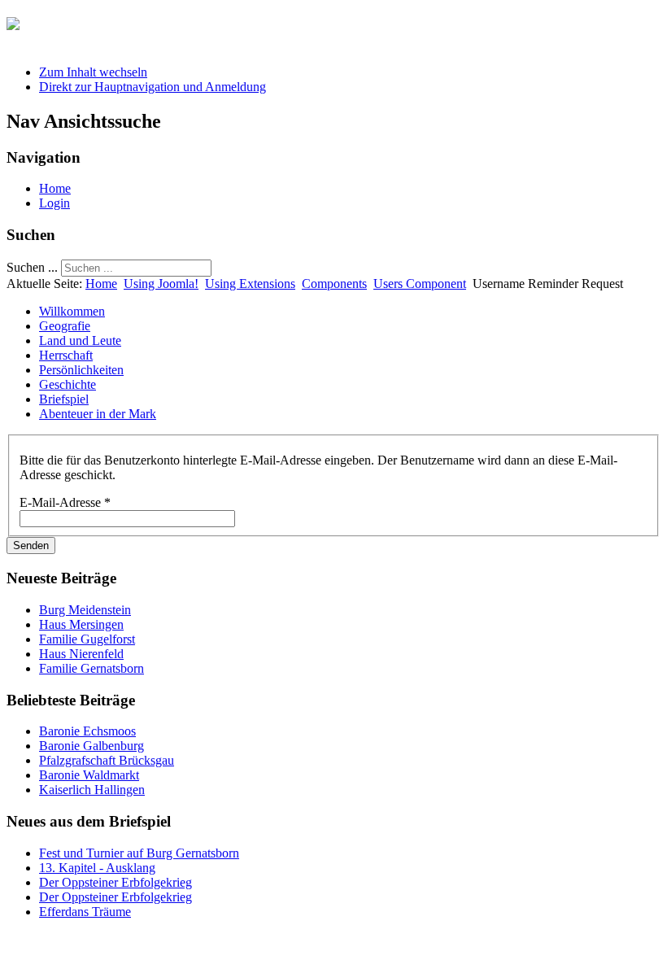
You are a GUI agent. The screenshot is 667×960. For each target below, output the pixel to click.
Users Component (419, 283)
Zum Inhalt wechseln (93, 72)
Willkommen (72, 311)
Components (334, 283)
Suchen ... (32, 267)
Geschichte (67, 384)
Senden (31, 545)
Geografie (64, 326)
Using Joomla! (161, 283)
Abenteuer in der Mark (97, 414)
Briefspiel (64, 399)
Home (55, 188)
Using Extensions (250, 283)
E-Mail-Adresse (65, 502)
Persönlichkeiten (81, 370)
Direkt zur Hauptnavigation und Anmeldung (152, 87)
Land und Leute (80, 340)
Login (54, 203)
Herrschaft (66, 355)
